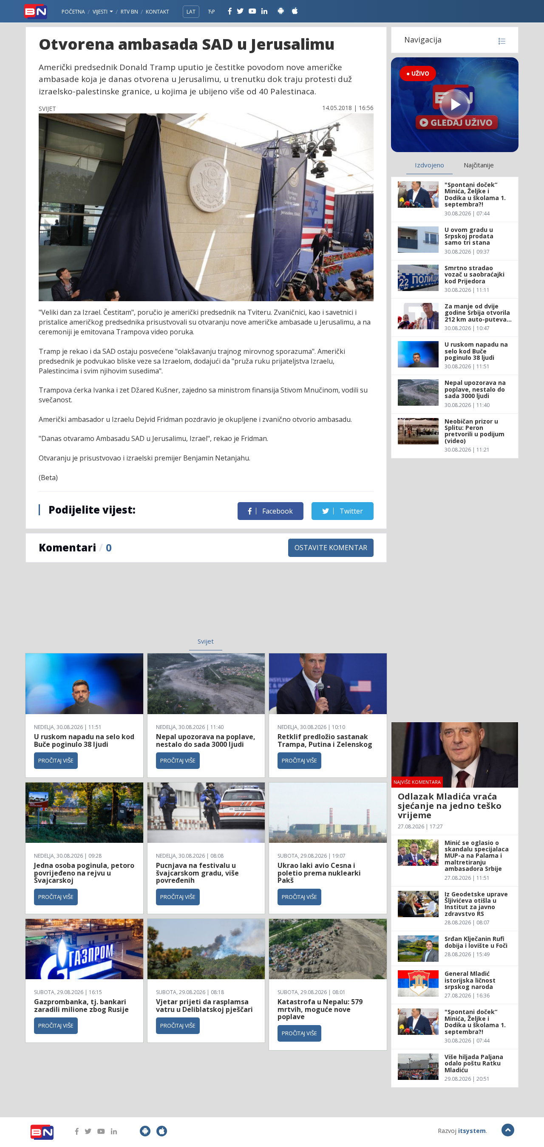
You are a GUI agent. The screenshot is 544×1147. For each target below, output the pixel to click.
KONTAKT (157, 11)
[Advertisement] (136, 605)
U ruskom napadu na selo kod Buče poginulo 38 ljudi (84, 740)
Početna (73, 11)
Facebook (277, 511)
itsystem (472, 1131)
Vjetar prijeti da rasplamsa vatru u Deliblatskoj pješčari (204, 1005)
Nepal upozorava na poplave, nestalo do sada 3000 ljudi (205, 740)
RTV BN (129, 11)
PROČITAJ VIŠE (56, 760)
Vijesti (101, 11)
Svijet (206, 641)
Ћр (211, 11)
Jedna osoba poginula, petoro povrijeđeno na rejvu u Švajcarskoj (84, 873)
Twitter (350, 511)
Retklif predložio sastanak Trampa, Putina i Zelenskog (325, 740)
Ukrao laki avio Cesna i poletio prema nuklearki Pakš (319, 873)
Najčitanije (479, 165)
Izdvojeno (429, 165)
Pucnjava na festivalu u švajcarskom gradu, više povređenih (197, 873)
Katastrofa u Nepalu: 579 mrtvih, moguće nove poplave (320, 1009)
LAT (191, 11)
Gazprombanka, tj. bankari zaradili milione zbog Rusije (81, 1005)
